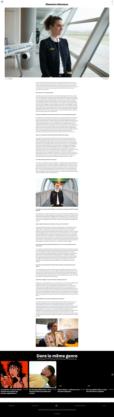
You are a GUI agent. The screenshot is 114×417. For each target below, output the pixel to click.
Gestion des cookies (35, 405)
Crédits (104, 405)
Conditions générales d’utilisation (80, 405)
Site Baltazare (57, 413)
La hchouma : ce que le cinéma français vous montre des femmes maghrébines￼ (68, 391)
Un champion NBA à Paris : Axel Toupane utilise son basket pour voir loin (97, 391)
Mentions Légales (12, 405)
